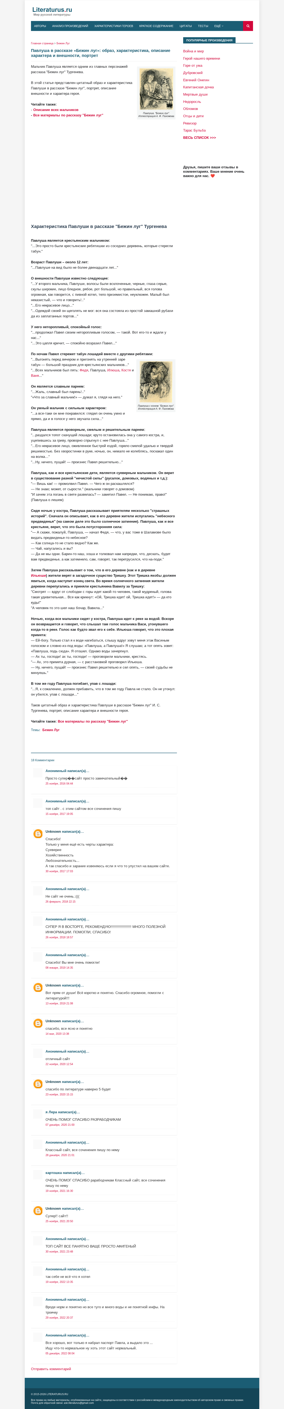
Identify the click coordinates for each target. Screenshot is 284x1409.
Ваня (35, 375)
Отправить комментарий (51, 1369)
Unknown (53, 831)
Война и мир (193, 51)
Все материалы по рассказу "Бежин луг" (68, 115)
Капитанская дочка (198, 87)
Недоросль (192, 102)
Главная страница (42, 43)
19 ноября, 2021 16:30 (59, 1190)
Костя (126, 370)
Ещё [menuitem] (217, 26)
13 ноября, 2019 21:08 (59, 1003)
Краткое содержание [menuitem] (156, 26)
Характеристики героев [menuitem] (113, 26)
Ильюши (38, 575)
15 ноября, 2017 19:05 (59, 813)
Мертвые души (195, 94)
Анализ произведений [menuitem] (70, 26)
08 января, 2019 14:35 (59, 967)
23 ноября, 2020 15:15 (59, 1094)
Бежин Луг (63, 43)
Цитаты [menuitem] (186, 26)
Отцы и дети (193, 116)
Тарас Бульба (194, 130)
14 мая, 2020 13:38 (57, 1033)
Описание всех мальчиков (55, 110)
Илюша (113, 370)
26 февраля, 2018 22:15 (60, 901)
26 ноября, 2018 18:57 (59, 937)
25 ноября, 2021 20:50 (59, 1221)
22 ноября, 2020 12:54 (59, 1064)
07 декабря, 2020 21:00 (60, 1124)
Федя (84, 370)
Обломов (190, 109)
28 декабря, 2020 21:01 (60, 1155)
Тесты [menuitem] (203, 26)
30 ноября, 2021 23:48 (59, 1251)
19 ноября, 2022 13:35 (59, 1281)
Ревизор (189, 123)
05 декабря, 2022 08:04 (60, 1353)
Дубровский (193, 73)
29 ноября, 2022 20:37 (59, 1317)
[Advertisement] (104, 168)
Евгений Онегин (196, 80)
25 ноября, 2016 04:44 (59, 783)
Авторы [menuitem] (40, 26)
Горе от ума (192, 65)
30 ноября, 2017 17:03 (59, 871)
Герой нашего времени (201, 58)
